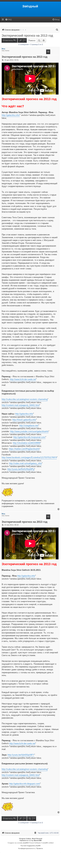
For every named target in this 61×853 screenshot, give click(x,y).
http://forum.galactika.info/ (24, 420)
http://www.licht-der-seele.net (23, 379)
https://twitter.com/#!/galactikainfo (24, 449)
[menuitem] (8, 20)
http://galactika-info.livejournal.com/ (29, 437)
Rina (3, 49)
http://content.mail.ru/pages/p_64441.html (20, 405)
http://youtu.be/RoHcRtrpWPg (20, 469)
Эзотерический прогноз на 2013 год (27, 35)
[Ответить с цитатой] (48, 51)
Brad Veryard (37, 838)
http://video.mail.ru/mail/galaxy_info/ (25, 463)
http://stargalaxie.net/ (28, 425)
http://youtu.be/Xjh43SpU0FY (21, 755)
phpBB (25, 843)
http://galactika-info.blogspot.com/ (24, 784)
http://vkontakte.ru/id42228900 (26, 443)
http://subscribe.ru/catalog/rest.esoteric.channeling (25, 399)
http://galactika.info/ (11, 115)
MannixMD (38, 840)
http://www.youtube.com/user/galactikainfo (29, 431)
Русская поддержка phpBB (31, 845)
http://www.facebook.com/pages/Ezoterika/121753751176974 (29, 457)
